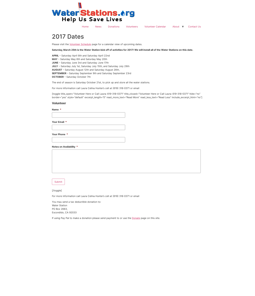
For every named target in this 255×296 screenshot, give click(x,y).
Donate (136, 218)
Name (56, 109)
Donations (113, 26)
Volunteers (132, 26)
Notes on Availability (65, 146)
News (98, 26)
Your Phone (60, 134)
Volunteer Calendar (155, 26)
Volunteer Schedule (80, 44)
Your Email (59, 121)
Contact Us (194, 26)
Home (85, 26)
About (176, 26)
